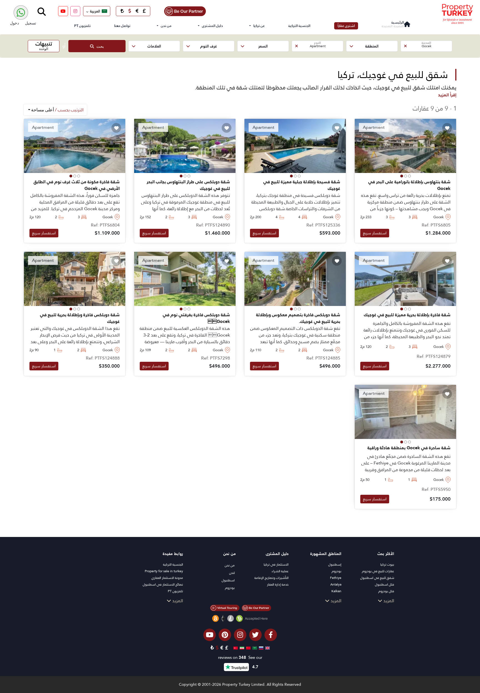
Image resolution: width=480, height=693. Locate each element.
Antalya (335, 584)
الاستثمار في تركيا (276, 564)
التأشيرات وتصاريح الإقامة (271, 578)
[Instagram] (75, 11)
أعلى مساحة (57, 110)
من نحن (166, 25)
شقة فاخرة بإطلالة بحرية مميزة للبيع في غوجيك (407, 315)
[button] (426, 46)
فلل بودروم (386, 591)
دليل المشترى (212, 25)
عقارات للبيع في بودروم (378, 571)
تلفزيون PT (82, 25)
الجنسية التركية (299, 25)
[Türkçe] (235, 647)
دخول (14, 23)
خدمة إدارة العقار (278, 584)
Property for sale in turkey (164, 571)
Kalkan (336, 591)
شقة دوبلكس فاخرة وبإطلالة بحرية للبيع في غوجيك (80, 318)
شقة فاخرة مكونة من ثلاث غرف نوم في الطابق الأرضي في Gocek (77, 185)
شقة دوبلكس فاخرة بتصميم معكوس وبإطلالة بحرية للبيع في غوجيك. (298, 318)
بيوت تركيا (387, 564)
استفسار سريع (374, 233)
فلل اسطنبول (384, 584)
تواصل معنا (122, 25)
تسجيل (30, 23)
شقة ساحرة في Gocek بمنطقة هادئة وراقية (409, 448)
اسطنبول (228, 580)
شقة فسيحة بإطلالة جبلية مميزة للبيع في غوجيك (301, 185)
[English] (267, 647)
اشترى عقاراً (346, 25)
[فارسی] (241, 647)
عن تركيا (259, 25)
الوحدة (44, 45)
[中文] (247, 647)
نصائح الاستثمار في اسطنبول (163, 584)
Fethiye (335, 578)
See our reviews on (240, 657)
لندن (232, 573)
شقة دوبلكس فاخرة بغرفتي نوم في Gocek (196, 318)
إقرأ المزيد (447, 95)
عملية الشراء (280, 571)
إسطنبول (334, 564)
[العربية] (254, 647)
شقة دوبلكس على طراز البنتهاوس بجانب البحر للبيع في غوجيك (188, 185)
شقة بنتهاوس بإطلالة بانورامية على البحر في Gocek (409, 185)
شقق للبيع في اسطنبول (377, 578)
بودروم (336, 571)
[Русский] (260, 647)
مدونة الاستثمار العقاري (167, 578)
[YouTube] (63, 11)
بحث (99, 46)
